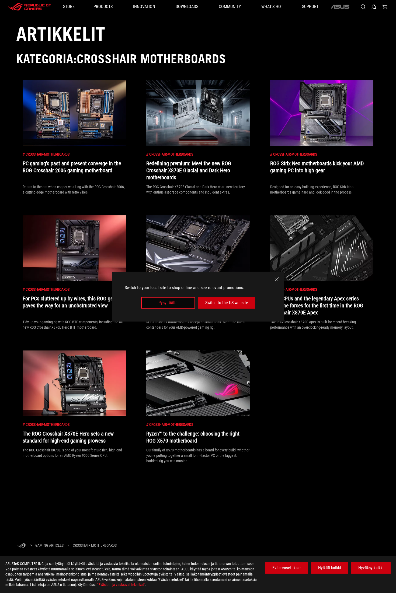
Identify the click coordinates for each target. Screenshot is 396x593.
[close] (276, 279)
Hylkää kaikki (329, 567)
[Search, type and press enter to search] (363, 6)
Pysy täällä (168, 302)
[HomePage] (22, 546)
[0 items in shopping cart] (384, 6)
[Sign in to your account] (374, 6)
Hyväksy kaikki (371, 567)
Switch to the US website (226, 302)
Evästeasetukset (286, 567)
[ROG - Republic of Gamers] (29, 7)
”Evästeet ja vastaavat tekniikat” (121, 585)
